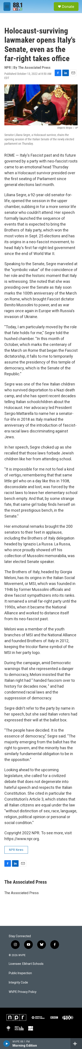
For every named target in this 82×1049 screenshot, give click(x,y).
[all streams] (76, 1043)
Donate (68, 6)
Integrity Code (18, 982)
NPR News (16, 849)
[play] (6, 1043)
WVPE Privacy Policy (23, 992)
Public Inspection (20, 973)
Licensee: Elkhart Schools (26, 963)
